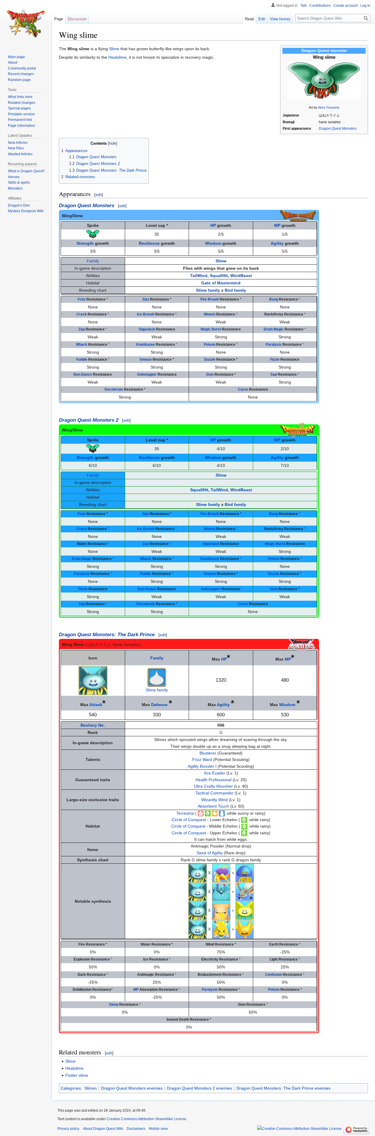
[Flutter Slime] (244, 910)
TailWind (198, 275)
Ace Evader (214, 773)
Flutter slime (76, 1075)
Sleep (113, 1004)
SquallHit (219, 275)
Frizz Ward (202, 759)
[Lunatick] (221, 872)
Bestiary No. (93, 725)
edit (99, 195)
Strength (85, 243)
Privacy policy (68, 1129)
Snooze (145, 359)
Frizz (82, 299)
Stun (210, 374)
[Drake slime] (244, 929)
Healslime (117, 57)
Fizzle (274, 359)
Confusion (273, 975)
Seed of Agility (210, 852)
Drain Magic (274, 329)
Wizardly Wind (214, 799)
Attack (95, 704)
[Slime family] (156, 676)
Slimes (90, 1088)
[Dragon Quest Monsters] (297, 215)
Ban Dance (83, 374)
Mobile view (158, 1129)
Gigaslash (147, 329)
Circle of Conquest (189, 819)
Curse (243, 389)
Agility (277, 243)
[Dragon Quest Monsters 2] (297, 429)
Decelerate (114, 389)
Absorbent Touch (213, 806)
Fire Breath (209, 299)
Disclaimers (136, 1129)
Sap (273, 374)
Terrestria (185, 813)
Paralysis (274, 344)
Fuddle (81, 359)
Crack (81, 314)
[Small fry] (221, 929)
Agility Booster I (202, 766)
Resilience (149, 243)
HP (213, 225)
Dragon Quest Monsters (338, 128)
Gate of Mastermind (221, 283)
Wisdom (213, 243)
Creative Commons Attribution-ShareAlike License (146, 1119)
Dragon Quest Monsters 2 (88, 420)
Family (93, 261)
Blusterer (208, 753)
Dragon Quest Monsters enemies (132, 1088)
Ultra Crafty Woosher (213, 786)
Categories (71, 1088)
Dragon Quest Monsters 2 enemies (199, 1088)
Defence (159, 704)
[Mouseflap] (244, 891)
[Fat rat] (221, 891)
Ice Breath (145, 314)
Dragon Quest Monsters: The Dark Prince (107, 634)
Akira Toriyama (328, 107)
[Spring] (201, 813)
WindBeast (241, 275)
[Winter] (222, 813)
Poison (209, 344)
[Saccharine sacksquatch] (221, 910)
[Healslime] (244, 872)
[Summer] (208, 813)
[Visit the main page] (25, 23)
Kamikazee (145, 344)
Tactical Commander (214, 793)
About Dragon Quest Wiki (103, 1129)
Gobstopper (147, 374)
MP (277, 225)
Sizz (145, 299)
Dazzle (209, 359)
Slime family (208, 290)
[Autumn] (215, 813)
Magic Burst (211, 329)
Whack (81, 344)
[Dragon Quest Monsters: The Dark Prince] (301, 644)
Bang (273, 299)
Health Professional (213, 779)
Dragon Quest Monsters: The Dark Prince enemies (283, 1088)
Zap (82, 329)
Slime (114, 48)
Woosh (209, 314)
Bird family (235, 290)
